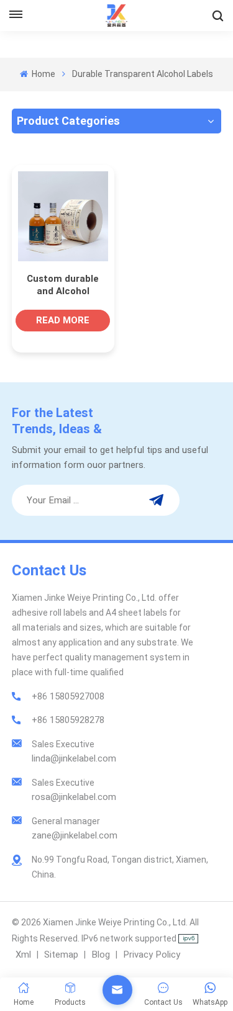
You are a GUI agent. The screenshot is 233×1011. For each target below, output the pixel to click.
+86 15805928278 (68, 720)
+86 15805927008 (68, 696)
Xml (23, 954)
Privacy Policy (151, 954)
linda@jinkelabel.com (74, 758)
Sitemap (61, 954)
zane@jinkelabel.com (74, 835)
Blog (100, 954)
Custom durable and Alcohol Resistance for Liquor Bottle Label (63, 285)
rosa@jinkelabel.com (74, 796)
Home (42, 74)
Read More (62, 320)
